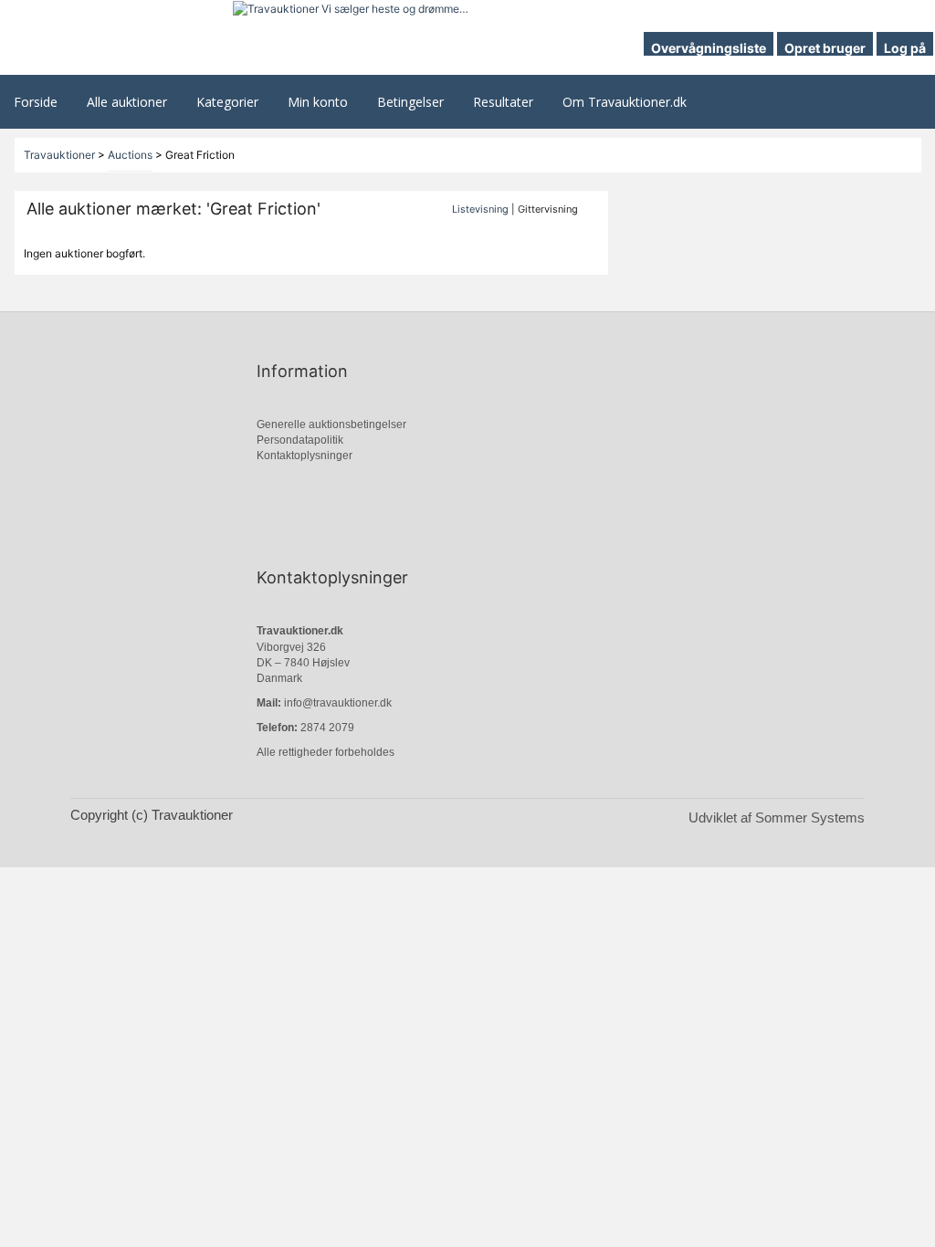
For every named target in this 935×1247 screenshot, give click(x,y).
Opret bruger (825, 48)
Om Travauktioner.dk (624, 101)
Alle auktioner (127, 101)
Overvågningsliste (708, 48)
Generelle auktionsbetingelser (331, 424)
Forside (36, 101)
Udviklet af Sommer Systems (776, 817)
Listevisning (480, 209)
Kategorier (227, 101)
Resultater (503, 101)
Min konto (318, 101)
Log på (905, 48)
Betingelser (410, 101)
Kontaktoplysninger (304, 455)
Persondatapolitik (300, 440)
